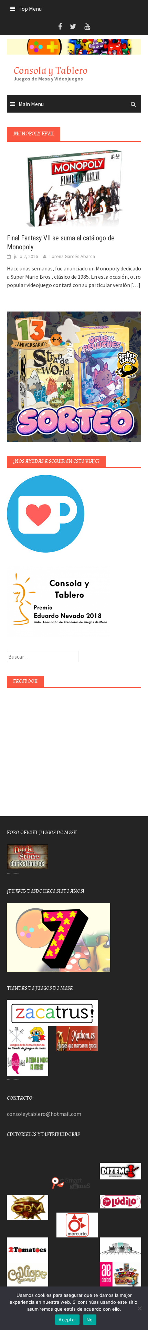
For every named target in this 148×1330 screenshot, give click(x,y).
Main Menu (31, 104)
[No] (139, 1308)
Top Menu (30, 8)
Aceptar (67, 1319)
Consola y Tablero (50, 70)
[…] (135, 284)
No (89, 1319)
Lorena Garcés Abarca (72, 256)
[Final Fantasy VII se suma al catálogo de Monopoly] (74, 187)
